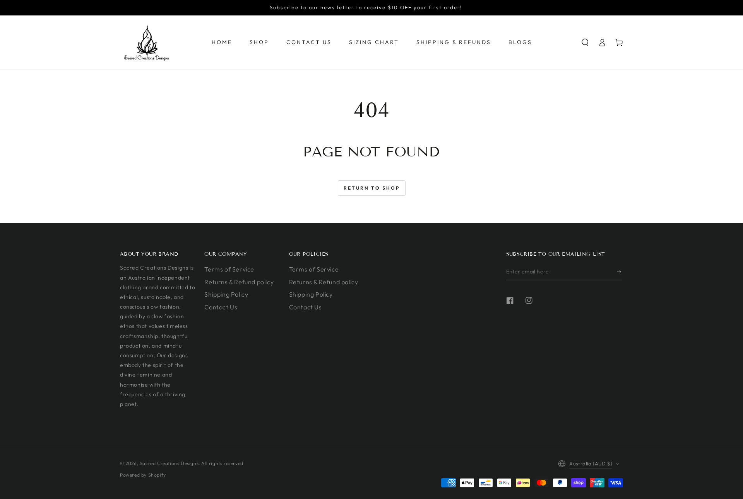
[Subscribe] (619, 271)
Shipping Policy (226, 294)
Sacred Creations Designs (169, 463)
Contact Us (220, 307)
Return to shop (372, 188)
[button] (585, 42)
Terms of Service (229, 269)
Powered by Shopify (143, 475)
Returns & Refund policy (239, 282)
